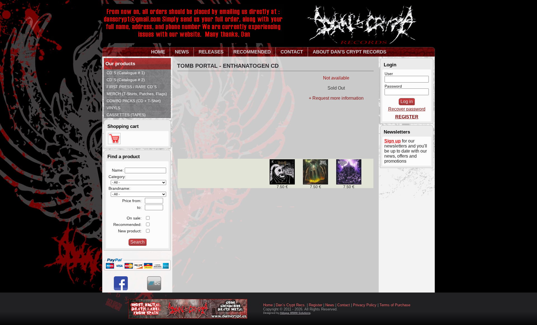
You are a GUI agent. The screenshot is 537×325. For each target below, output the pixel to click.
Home (268, 305)
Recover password (406, 109)
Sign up (392, 141)
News (329, 305)
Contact (343, 305)
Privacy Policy (364, 305)
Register (315, 305)
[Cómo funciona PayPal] (137, 269)
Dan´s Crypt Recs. (291, 305)
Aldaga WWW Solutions (295, 312)
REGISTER (406, 116)
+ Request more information (336, 98)
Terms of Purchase (395, 305)
